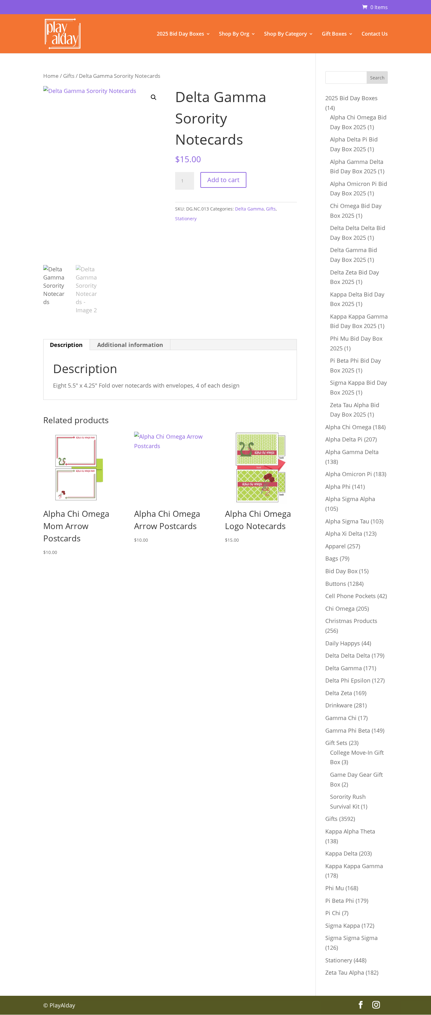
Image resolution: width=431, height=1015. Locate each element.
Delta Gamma (249, 209)
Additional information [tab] (130, 345)
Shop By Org (234, 34)
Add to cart (223, 180)
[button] (153, 97)
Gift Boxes (334, 34)
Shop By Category (285, 34)
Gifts (68, 75)
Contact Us (375, 34)
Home (51, 75)
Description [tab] (66, 345)
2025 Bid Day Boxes (180, 34)
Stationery (186, 219)
